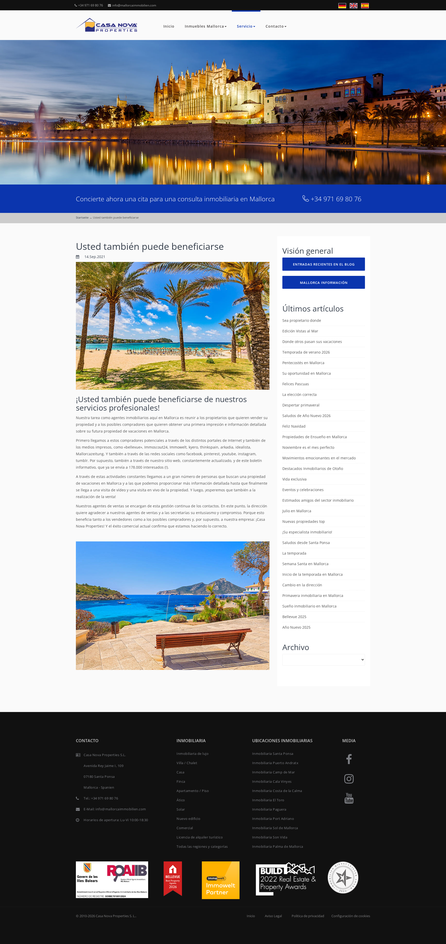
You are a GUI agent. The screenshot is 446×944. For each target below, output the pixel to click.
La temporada (294, 553)
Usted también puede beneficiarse (150, 246)
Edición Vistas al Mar (300, 331)
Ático (181, 800)
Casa (180, 772)
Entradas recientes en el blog (324, 264)
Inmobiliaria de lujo (193, 753)
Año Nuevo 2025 (296, 627)
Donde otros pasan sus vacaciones (312, 341)
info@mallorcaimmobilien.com (134, 5)
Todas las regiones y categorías (202, 846)
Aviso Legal (273, 916)
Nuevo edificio (188, 818)
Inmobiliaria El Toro (268, 800)
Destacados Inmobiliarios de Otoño (312, 468)
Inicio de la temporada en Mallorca (312, 574)
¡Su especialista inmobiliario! (307, 532)
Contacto (275, 26)
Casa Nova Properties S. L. (116, 916)
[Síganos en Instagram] (349, 778)
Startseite (82, 217)
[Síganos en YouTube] (349, 797)
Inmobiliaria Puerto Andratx (275, 763)
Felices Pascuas (295, 383)
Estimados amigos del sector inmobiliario (318, 500)
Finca (181, 781)
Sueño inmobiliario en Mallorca (309, 606)
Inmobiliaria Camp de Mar (273, 772)
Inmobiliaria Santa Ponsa (272, 753)
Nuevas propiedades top (303, 521)
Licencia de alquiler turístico (200, 837)
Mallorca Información (324, 282)
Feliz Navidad (294, 426)
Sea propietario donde (301, 320)
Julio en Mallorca (296, 510)
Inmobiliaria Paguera (269, 809)
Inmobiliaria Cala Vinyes (272, 781)
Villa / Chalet (187, 763)
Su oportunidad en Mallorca (306, 373)
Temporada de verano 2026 (306, 352)
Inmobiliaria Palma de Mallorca (277, 846)
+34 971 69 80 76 (90, 5)
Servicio (245, 26)
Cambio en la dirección (302, 584)
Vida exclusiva (294, 479)
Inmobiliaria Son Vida (270, 837)
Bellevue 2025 (294, 616)
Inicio (168, 26)
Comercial (185, 828)
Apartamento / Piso (193, 790)
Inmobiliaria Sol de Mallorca (275, 828)
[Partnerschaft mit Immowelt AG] (221, 879)
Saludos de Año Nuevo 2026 (306, 415)
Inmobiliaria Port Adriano (273, 818)
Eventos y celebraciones (303, 489)
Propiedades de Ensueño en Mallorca (314, 436)
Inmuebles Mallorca (204, 26)
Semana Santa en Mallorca (305, 563)
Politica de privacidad (308, 916)
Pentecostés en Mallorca (303, 362)
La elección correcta (299, 394)
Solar (181, 809)
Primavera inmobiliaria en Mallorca (312, 595)
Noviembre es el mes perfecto (308, 447)
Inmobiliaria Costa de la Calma (277, 790)
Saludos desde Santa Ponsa (306, 542)
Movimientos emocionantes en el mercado (319, 457)
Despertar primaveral (301, 405)
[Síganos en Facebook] (349, 759)
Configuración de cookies (350, 916)
